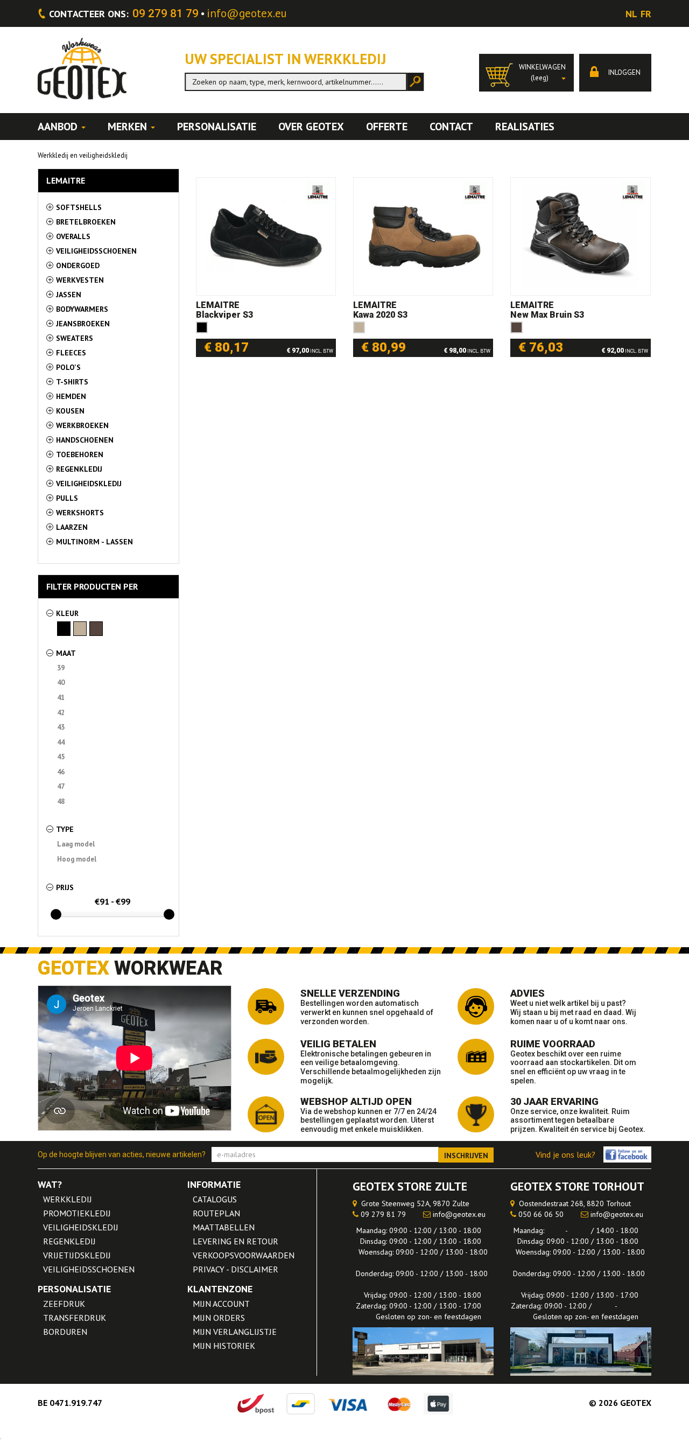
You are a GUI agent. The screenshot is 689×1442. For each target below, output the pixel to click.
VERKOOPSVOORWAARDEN (243, 1255)
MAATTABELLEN (224, 1227)
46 (62, 771)
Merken (129, 127)
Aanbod (59, 127)
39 (62, 668)
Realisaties (524, 127)
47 (62, 786)
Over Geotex (311, 127)
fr (646, 14)
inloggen (624, 72)
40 (62, 682)
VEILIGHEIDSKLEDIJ (80, 1227)
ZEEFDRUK (64, 1303)
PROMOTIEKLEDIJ (77, 1213)
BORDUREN (65, 1331)
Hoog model (78, 859)
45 (62, 756)
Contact (451, 127)
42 (62, 712)
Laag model (77, 844)
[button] (526, 73)
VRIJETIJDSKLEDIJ (77, 1255)
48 (62, 801)
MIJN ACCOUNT (221, 1303)
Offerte (386, 127)
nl (631, 14)
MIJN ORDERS (219, 1317)
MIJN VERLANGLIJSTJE (235, 1331)
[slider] (56, 914)
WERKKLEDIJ (67, 1199)
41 (62, 697)
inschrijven (466, 1155)
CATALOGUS (215, 1199)
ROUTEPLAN (216, 1213)
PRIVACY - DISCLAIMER (235, 1269)
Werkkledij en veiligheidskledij (83, 155)
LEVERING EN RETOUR (235, 1241)
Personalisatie (216, 127)
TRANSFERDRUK (74, 1317)
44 (62, 742)
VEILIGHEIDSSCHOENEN (89, 1269)
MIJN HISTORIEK (224, 1345)
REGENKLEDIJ (69, 1241)
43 (62, 727)
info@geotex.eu (247, 13)
